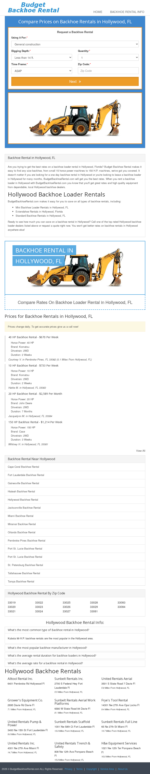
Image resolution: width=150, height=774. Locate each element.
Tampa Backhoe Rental (21, 581)
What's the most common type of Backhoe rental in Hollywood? (48, 630)
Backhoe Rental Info (127, 12)
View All (140, 450)
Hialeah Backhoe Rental (21, 491)
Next (73, 81)
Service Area (107, 768)
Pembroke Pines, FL (36, 359)
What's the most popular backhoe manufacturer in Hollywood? (47, 648)
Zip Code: (84, 64)
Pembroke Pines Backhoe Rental (26, 540)
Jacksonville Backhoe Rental (24, 507)
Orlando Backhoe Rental (21, 532)
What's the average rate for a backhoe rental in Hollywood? (45, 663)
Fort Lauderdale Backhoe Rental (26, 475)
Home (97, 12)
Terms (79, 768)
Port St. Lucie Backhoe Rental (25, 548)
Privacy (68, 768)
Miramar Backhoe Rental (22, 524)
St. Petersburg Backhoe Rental (25, 565)
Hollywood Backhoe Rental (23, 499)
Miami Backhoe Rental (20, 516)
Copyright (91, 768)
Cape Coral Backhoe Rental (23, 467)
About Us (123, 768)
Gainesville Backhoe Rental (23, 483)
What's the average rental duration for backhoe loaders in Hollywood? (52, 655)
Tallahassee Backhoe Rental (24, 573)
